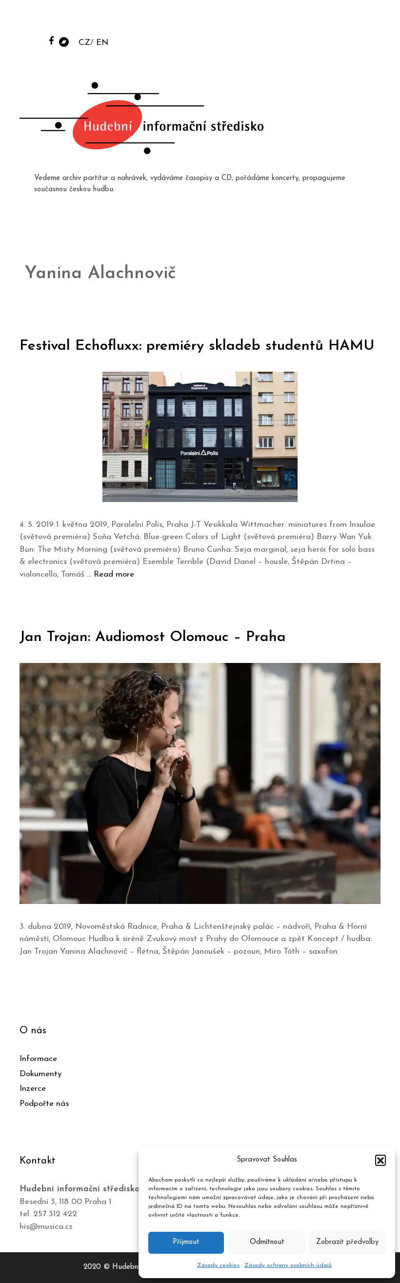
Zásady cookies (218, 1265)
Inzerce (33, 1088)
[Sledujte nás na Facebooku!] (51, 40)
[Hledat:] (318, 20)
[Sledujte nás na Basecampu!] (64, 41)
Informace (38, 1059)
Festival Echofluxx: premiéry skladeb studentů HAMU (197, 346)
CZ (84, 43)
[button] (380, 1160)
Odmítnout (267, 1242)
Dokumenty (40, 1074)
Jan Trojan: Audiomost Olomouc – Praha (153, 637)
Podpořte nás (44, 1104)
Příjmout (186, 1242)
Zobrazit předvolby (347, 1242)
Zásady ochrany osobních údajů (288, 1265)
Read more (114, 574)
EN (102, 43)
